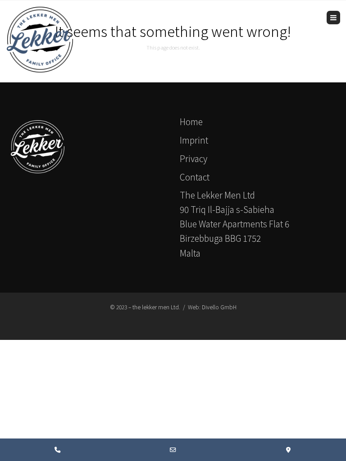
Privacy (193, 158)
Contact (194, 177)
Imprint (194, 140)
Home (191, 121)
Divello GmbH (219, 307)
